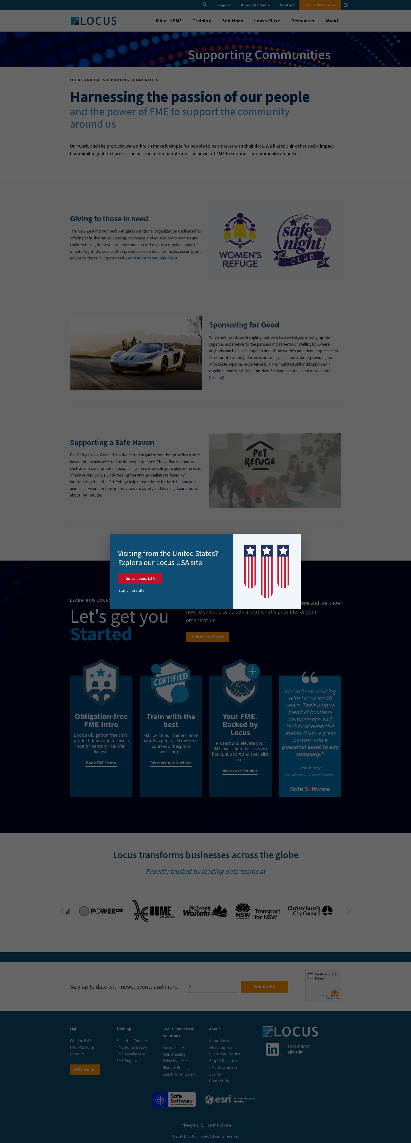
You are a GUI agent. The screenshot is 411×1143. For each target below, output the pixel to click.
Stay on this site (132, 590)
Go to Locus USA (140, 578)
